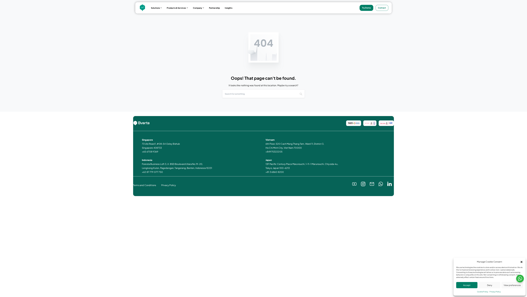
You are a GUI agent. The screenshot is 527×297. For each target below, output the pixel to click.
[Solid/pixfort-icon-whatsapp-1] (380, 183)
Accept (466, 285)
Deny (489, 285)
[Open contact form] (372, 183)
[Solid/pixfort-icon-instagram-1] (363, 183)
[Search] (301, 94)
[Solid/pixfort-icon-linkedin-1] (389, 183)
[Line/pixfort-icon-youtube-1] (354, 183)
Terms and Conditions (144, 185)
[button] (521, 261)
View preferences (512, 285)
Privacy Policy (495, 292)
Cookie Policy (482, 292)
